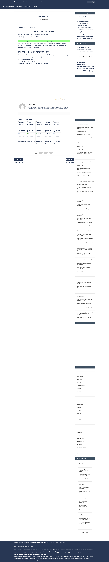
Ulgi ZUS (78, 435)
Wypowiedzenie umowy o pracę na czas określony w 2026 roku (84, 300)
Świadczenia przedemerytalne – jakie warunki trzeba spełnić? (85, 470)
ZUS (54, 45)
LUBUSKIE (78, 391)
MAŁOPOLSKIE (79, 398)
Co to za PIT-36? (80, 146)
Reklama (78, 416)
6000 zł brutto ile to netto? (82, 271)
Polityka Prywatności (35, 542)
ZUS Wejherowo (73, 549)
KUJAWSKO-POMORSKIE (81, 385)
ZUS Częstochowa (39, 549)
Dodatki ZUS (79, 373)
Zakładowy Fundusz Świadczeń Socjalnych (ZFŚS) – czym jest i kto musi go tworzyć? (85, 161)
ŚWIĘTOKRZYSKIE (80, 432)
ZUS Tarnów (52, 551)
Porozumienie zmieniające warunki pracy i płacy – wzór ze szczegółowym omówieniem (85, 313)
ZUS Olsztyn (33, 551)
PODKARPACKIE (80, 404)
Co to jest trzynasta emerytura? (83, 502)
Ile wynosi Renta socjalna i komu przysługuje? (84, 475)
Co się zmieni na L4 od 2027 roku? (83, 134)
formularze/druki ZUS (34, 43)
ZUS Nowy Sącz (81, 549)
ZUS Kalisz (70, 551)
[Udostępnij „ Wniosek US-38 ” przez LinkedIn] (50, 153)
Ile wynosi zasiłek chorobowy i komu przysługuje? (85, 497)
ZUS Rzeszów (27, 549)
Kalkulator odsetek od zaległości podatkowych (66, 552)
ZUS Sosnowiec (59, 549)
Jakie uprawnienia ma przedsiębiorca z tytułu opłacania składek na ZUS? (84, 123)
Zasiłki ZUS (79, 450)
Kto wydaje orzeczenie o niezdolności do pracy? (84, 514)
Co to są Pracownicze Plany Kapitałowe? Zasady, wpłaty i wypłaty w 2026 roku (85, 153)
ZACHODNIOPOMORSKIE (81, 447)
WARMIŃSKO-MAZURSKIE (81, 438)
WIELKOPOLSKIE (80, 444)
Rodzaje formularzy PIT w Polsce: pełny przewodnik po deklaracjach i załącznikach (85, 180)
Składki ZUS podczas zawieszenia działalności (84, 506)
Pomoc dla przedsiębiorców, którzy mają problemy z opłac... (31, 1)
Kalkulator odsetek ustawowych (34, 552)
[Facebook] (19, 113)
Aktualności (79, 370)
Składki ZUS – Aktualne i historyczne (84, 426)
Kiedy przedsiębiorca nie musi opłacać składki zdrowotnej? (84, 142)
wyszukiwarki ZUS (34, 47)
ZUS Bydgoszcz (26, 551)
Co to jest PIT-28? (80, 149)
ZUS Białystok (47, 549)
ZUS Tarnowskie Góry (18, 549)
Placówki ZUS (19, 6)
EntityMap (43, 554)
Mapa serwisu (44, 542)
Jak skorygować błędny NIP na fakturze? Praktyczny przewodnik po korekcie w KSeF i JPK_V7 (85, 244)
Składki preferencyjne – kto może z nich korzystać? (84, 519)
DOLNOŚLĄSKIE (80, 376)
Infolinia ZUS (27, 6)
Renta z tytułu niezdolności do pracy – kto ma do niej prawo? (84, 465)
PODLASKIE (79, 407)
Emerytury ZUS (80, 379)
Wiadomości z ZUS (80, 441)
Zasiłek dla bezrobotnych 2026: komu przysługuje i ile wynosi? (84, 304)
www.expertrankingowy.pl (33, 560)
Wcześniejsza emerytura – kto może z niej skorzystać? (85, 531)
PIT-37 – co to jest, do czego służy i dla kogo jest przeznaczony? (84, 176)
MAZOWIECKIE (79, 394)
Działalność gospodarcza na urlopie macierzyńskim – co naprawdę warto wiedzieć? (84, 282)
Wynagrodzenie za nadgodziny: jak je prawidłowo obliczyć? (84, 230)
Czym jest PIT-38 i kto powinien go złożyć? (85, 172)
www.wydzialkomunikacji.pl (46, 560)
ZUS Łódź (33, 549)
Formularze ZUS (44, 19)
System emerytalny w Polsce (82, 184)
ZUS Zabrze (20, 551)
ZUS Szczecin (67, 549)
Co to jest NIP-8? (80, 165)
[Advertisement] (44, 80)
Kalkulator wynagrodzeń (82, 552)
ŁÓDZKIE (78, 454)
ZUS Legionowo (59, 551)
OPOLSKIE (79, 401)
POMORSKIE (79, 410)
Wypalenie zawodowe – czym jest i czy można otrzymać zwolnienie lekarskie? (84, 291)
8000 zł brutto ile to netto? (82, 278)
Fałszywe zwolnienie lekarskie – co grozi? (85, 222)
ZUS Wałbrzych (40, 551)
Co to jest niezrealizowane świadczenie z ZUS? (84, 523)
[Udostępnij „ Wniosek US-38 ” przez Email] (52, 153)
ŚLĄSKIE (78, 429)
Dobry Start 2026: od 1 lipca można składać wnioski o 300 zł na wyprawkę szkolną (84, 254)
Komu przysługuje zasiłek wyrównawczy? (84, 527)
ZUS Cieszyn (46, 551)
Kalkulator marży (36, 554)
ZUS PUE (35, 6)
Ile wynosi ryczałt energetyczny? (82, 483)
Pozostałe (79, 413)
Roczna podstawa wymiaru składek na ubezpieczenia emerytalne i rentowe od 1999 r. (84, 249)
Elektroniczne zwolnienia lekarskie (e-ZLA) (84, 488)
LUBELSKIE (79, 388)
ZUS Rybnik (53, 549)
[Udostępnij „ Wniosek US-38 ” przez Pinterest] (47, 153)
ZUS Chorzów (88, 549)
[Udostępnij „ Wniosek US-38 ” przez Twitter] (42, 153)
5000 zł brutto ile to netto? (82, 274)
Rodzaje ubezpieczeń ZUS (82, 422)
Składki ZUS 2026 (10, 6)
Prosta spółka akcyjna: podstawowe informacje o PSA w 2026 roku (84, 157)
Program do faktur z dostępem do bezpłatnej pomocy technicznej (83, 196)
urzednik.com (24, 560)
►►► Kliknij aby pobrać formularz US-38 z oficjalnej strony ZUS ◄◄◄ (38, 41)
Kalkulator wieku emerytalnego (48, 552)
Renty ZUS (79, 419)
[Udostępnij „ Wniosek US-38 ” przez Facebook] (39, 153)
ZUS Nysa (65, 551)
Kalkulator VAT (23, 552)
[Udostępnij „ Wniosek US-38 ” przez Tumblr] (45, 153)
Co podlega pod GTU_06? (81, 131)
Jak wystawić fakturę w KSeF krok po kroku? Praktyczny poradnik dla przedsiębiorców (84, 210)
